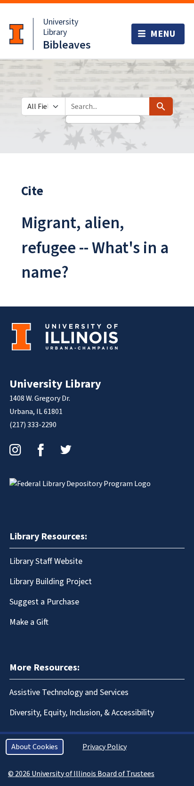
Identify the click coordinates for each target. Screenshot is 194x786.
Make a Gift (28, 622)
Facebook (40, 450)
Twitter (66, 450)
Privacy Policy (104, 747)
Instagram (15, 450)
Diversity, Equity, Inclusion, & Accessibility (81, 713)
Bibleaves (67, 45)
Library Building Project (50, 581)
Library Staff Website (45, 561)
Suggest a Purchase (44, 602)
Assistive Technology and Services (69, 692)
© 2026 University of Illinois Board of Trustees (81, 774)
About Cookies (34, 747)
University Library (60, 27)
